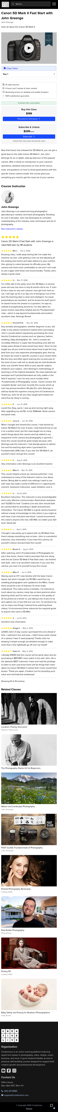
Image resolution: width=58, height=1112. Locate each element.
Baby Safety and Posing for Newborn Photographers (25, 1012)
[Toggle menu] (54, 4)
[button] (51, 1105)
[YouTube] (3, 1070)
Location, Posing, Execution (14, 726)
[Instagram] (14, 1070)
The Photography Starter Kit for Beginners (20, 768)
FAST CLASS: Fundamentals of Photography (22, 847)
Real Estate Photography (12, 930)
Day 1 (5, 74)
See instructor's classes (12, 228)
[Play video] (29, 48)
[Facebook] (9, 1070)
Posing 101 (6, 971)
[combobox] (30, 4)
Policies (29, 1108)
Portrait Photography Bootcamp (16, 888)
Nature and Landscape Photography (18, 806)
